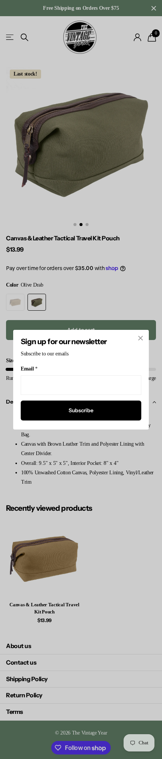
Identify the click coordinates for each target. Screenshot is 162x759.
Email (29, 369)
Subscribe (81, 410)
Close (140, 338)
